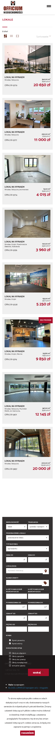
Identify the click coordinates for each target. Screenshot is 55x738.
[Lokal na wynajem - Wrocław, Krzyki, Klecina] (27, 343)
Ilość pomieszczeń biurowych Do (36, 590)
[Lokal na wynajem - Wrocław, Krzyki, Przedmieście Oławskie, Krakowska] (27, 233)
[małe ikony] (11, 36)
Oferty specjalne (18, 656)
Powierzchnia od (13, 603)
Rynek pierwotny (18, 640)
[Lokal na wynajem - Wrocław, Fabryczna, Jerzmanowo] (27, 178)
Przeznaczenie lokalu (16, 533)
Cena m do (32, 614)
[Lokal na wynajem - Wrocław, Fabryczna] (27, 69)
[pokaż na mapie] (17, 36)
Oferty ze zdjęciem (19, 653)
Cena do (31, 555)
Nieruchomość (12, 522)
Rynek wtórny (17, 643)
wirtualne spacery (18, 665)
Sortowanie (42, 37)
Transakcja (33, 522)
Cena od (9, 555)
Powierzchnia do (35, 603)
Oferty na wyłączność (19, 662)
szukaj (37, 673)
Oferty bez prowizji (19, 659)
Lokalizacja (11, 566)
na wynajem (16, 685)
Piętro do (32, 625)
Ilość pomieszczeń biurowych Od (14, 590)
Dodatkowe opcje (14, 648)
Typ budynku (12, 544)
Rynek (8, 635)
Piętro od (10, 625)
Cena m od (10, 614)
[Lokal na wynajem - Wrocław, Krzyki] (27, 288)
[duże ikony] (5, 36)
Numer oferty (12, 578)
